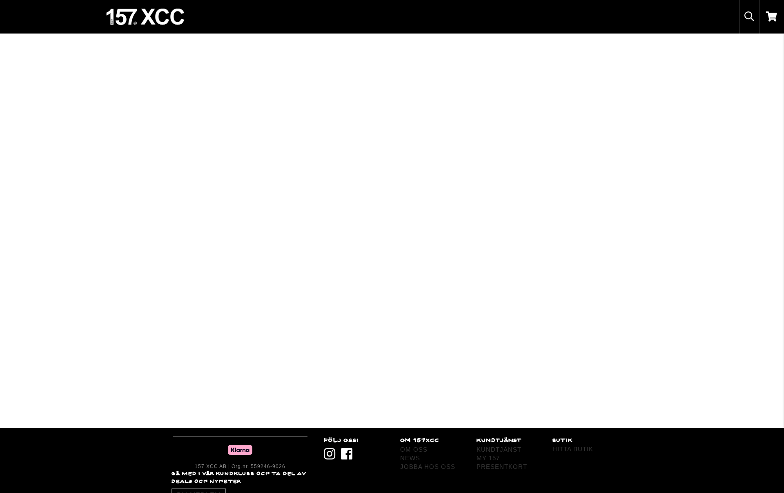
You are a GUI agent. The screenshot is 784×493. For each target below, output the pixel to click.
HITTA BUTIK (572, 449)
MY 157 (488, 458)
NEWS (410, 458)
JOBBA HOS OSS (427, 466)
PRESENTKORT (502, 466)
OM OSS (414, 449)
